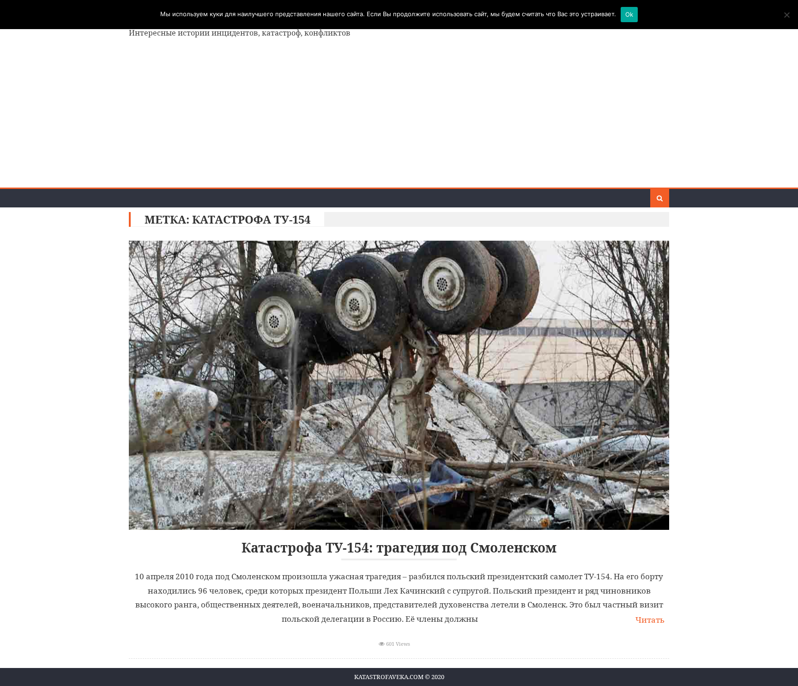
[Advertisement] (399, 118)
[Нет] (786, 14)
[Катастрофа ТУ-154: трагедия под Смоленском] (399, 385)
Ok (629, 14)
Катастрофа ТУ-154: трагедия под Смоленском (399, 547)
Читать (650, 619)
